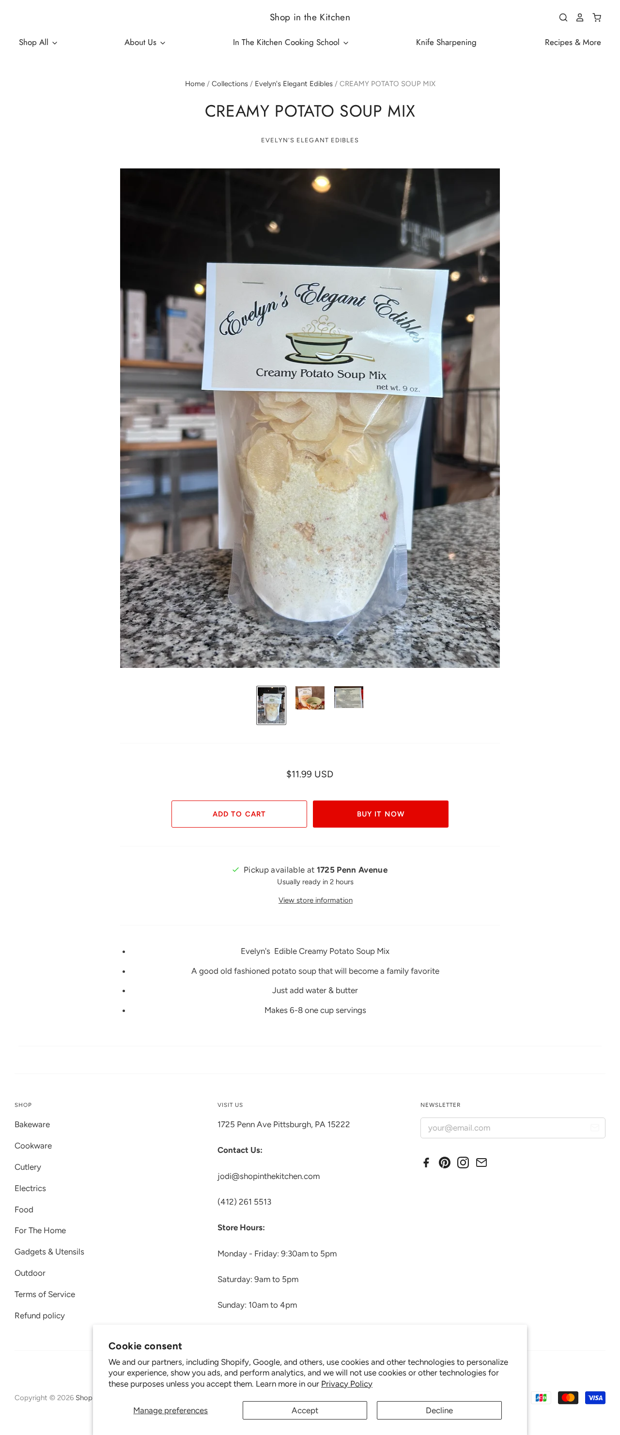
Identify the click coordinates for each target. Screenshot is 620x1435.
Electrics (30, 1188)
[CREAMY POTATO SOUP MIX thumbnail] (271, 705)
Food (24, 1209)
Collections (230, 83)
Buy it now (380, 814)
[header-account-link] (576, 17)
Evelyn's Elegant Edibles (294, 83)
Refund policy (40, 1315)
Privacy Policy (346, 1384)
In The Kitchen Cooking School (287, 42)
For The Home (40, 1230)
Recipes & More (573, 42)
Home (195, 83)
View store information (316, 900)
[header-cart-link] (593, 17)
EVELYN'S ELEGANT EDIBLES (309, 140)
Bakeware (32, 1124)
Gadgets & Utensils (49, 1251)
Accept (305, 1410)
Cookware (33, 1145)
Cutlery (28, 1167)
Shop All (35, 42)
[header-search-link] (560, 17)
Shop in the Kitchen (310, 17)
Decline (439, 1410)
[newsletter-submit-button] (594, 1129)
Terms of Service (45, 1294)
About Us (141, 42)
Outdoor (30, 1273)
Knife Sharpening (446, 42)
